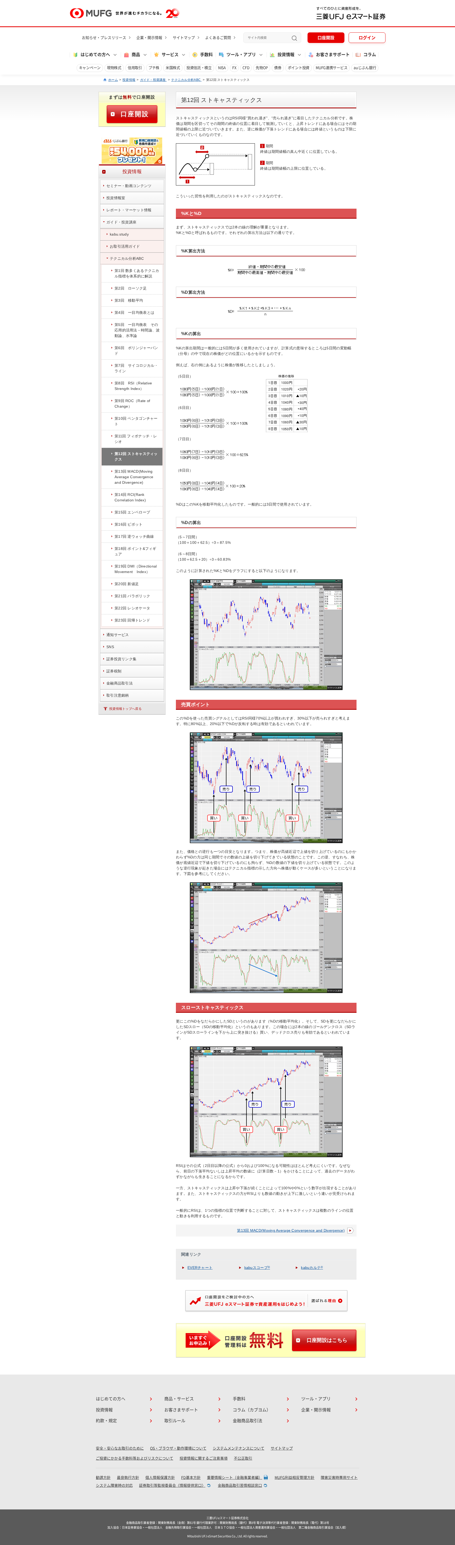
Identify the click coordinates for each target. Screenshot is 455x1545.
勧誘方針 (103, 1477)
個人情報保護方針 (160, 1477)
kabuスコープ (257, 1267)
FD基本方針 (191, 1477)
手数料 (206, 54)
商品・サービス (179, 1399)
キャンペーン (90, 68)
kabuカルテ (312, 1267)
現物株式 (114, 68)
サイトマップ (184, 38)
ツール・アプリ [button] (241, 54)
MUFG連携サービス (331, 68)
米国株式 (173, 68)
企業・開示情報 (149, 38)
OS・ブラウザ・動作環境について (178, 1448)
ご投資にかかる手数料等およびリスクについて (134, 1458)
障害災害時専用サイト (339, 1477)
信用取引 (135, 68)
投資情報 (128, 80)
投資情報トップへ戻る (125, 709)
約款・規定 (106, 1421)
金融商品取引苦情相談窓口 (240, 1485)
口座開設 (326, 38)
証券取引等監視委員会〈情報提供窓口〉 (172, 1485)
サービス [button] (170, 54)
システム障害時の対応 (114, 1485)
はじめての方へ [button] (95, 54)
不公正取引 (243, 1458)
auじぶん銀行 (365, 68)
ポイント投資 (298, 68)
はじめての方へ (110, 1399)
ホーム (113, 80)
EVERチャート (199, 1267)
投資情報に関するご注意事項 (204, 1458)
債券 (277, 68)
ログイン (367, 38)
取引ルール (174, 1421)
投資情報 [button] (286, 54)
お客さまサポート (333, 54)
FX (234, 68)
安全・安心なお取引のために (120, 1448)
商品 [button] (136, 54)
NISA (222, 68)
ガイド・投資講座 (153, 80)
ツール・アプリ (316, 1399)
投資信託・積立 (199, 68)
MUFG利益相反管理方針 (294, 1477)
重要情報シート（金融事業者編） (234, 1477)
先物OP (262, 68)
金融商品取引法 (247, 1421)
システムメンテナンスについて (238, 1448)
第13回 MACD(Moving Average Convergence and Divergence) (291, 1230)
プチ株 (154, 68)
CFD (246, 68)
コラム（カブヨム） (252, 1410)
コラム (369, 54)
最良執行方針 (128, 1477)
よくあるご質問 (218, 38)
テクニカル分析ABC (186, 80)
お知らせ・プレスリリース (104, 38)
